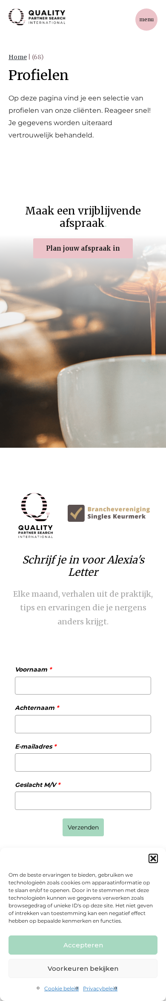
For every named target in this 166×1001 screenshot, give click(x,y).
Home (18, 57)
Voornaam (33, 669)
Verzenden (83, 827)
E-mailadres (35, 746)
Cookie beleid (61, 988)
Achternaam (37, 708)
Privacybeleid (100, 988)
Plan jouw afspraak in (83, 248)
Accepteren (83, 945)
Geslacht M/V (37, 785)
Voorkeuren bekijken (83, 968)
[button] (153, 858)
